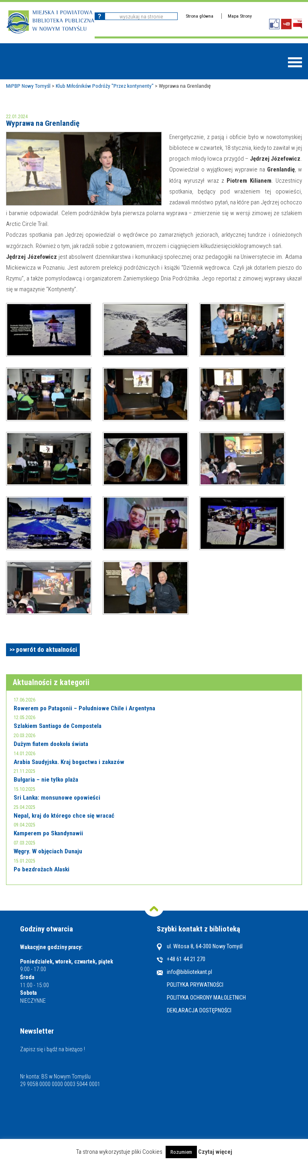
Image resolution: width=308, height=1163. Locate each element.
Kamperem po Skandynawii (48, 833)
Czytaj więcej (215, 1152)
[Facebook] (274, 24)
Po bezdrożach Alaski (41, 869)
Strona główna (199, 16)
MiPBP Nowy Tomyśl (28, 86)
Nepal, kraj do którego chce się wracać (64, 815)
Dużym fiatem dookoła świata (51, 744)
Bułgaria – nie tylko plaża (46, 779)
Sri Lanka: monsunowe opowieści (57, 797)
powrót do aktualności (46, 649)
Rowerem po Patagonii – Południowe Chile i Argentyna (84, 708)
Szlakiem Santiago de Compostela (57, 726)
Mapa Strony (240, 16)
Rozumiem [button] (181, 1152)
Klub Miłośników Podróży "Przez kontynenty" (105, 86)
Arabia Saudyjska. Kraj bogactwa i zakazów (69, 762)
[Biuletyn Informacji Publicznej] (297, 24)
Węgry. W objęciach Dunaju (48, 851)
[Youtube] (286, 24)
